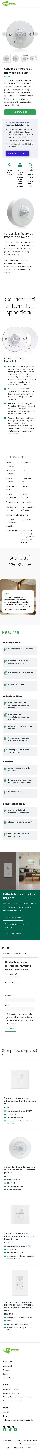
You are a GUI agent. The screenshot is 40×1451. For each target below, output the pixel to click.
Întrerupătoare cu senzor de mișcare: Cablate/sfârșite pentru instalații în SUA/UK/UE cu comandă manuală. (21, 133)
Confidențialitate (10, 1440)
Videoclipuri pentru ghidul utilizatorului (18, 1420)
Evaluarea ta (11, 974)
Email (8, 1005)
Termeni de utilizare (24, 1440)
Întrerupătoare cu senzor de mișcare (17, 1397)
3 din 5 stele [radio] (12, 977)
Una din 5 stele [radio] (6, 977)
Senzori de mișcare (10, 1389)
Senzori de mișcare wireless (14, 1401)
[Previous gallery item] (4, 34)
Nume (8, 996)
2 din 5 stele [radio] (9, 977)
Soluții (5, 1374)
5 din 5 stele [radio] (18, 977)
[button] (29, 4)
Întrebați (30, 171)
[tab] (6, 58)
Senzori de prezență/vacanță (20, 140)
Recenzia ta (10, 982)
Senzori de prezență (11, 1393)
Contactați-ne (20, 112)
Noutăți (6, 1412)
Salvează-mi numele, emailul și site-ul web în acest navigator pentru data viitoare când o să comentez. (20, 1018)
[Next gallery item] (36, 34)
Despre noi (7, 1366)
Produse (6, 1370)
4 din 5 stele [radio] (15, 977)
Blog (5, 1416)
